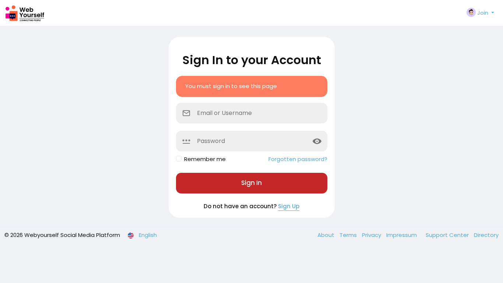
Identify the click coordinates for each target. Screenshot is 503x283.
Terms (349, 235)
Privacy (372, 235)
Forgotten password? (297, 159)
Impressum (402, 235)
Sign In (251, 182)
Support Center (448, 235)
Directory (486, 235)
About (326, 235)
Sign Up (288, 206)
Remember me (205, 159)
